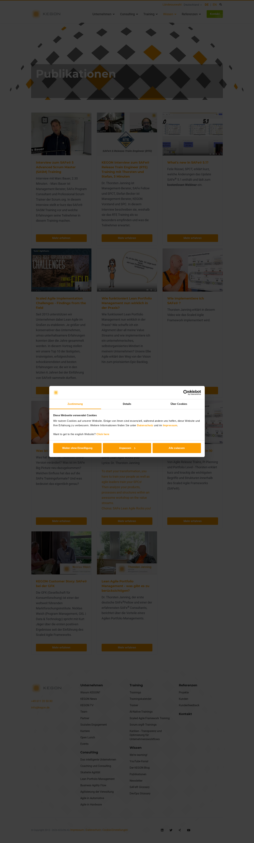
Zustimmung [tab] (75, 403)
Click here (102, 434)
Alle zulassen (177, 447)
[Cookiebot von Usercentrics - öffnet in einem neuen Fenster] (186, 392)
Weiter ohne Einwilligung (77, 447)
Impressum (170, 425)
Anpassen (125, 447)
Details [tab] (127, 403)
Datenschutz (145, 425)
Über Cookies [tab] (179, 403)
